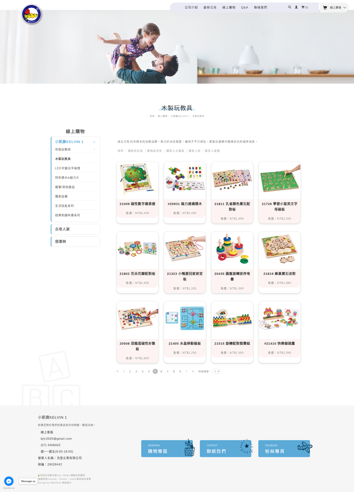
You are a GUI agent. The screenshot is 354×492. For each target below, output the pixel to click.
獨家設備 (61, 196)
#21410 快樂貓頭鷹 (279, 343)
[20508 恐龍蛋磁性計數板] (137, 318)
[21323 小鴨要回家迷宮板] (185, 248)
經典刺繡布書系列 (67, 215)
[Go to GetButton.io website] (9, 488)
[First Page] (117, 371)
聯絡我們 (260, 7)
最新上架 (195, 150)
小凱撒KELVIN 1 (180, 116)
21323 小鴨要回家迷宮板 (185, 276)
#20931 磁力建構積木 (185, 204)
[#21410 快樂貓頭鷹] (279, 318)
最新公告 (210, 7)
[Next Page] (186, 371)
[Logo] (32, 14)
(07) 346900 (50, 445)
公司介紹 (191, 7)
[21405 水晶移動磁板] (185, 318)
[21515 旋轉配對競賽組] (232, 318)
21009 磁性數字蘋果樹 (137, 204)
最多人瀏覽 (212, 150)
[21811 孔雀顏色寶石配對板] (232, 178)
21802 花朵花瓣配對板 (137, 274)
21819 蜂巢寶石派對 (279, 274)
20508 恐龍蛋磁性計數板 (137, 346)
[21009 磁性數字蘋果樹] (137, 178)
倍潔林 (60, 242)
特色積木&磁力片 (67, 177)
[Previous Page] (123, 371)
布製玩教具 (63, 149)
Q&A (245, 7)
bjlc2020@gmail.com (56, 438)
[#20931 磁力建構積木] (185, 178)
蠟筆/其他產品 (65, 187)
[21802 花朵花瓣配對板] (137, 248)
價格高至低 (154, 150)
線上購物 (229, 7)
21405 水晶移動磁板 (185, 343)
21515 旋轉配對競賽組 (232, 343)
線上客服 (47, 432)
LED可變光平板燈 (67, 168)
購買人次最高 (175, 150)
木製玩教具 (198, 116)
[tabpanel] (177, 47)
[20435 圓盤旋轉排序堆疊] (232, 248)
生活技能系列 (64, 205)
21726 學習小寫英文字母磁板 (280, 206)
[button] (289, 8)
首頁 (152, 116)
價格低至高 (135, 150)
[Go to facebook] (8, 481)
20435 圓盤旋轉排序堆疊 (232, 276)
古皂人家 (62, 229)
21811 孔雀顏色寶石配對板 (232, 206)
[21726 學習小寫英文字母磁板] (279, 178)
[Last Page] (192, 371)
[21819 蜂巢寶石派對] (279, 248)
